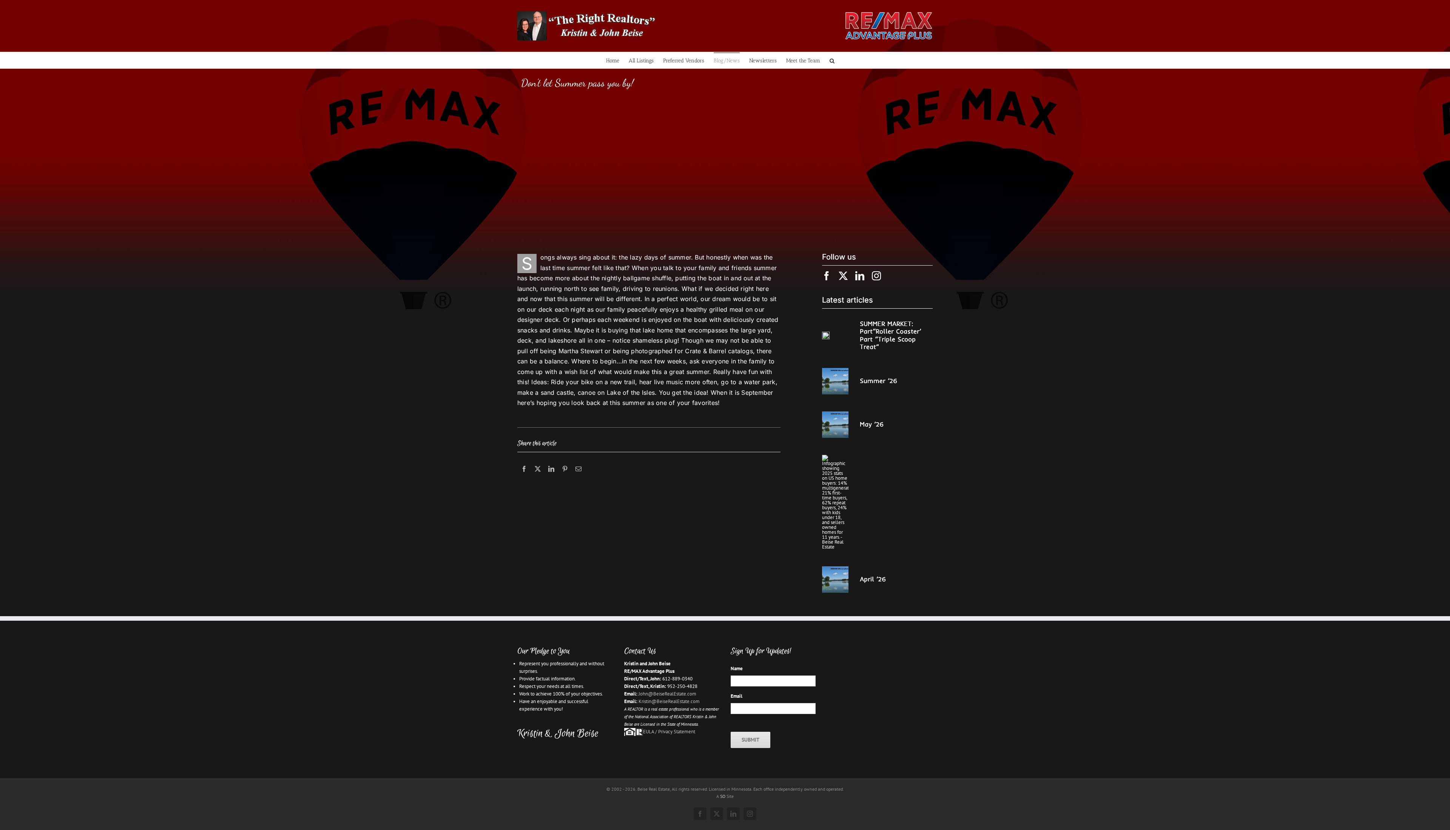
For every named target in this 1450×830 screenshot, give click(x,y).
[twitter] (843, 275)
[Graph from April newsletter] (835, 457)
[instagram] (876, 275)
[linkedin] (859, 275)
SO (722, 796)
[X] (538, 477)
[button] (832, 60)
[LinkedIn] (551, 477)
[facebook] (826, 275)
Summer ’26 (878, 381)
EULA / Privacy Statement (669, 731)
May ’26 (872, 424)
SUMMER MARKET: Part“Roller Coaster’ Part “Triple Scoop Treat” (890, 335)
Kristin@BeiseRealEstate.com (669, 701)
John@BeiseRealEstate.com (667, 694)
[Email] (578, 477)
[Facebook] (524, 477)
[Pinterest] (565, 477)
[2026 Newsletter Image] (835, 370)
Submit (750, 739)
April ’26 (873, 579)
